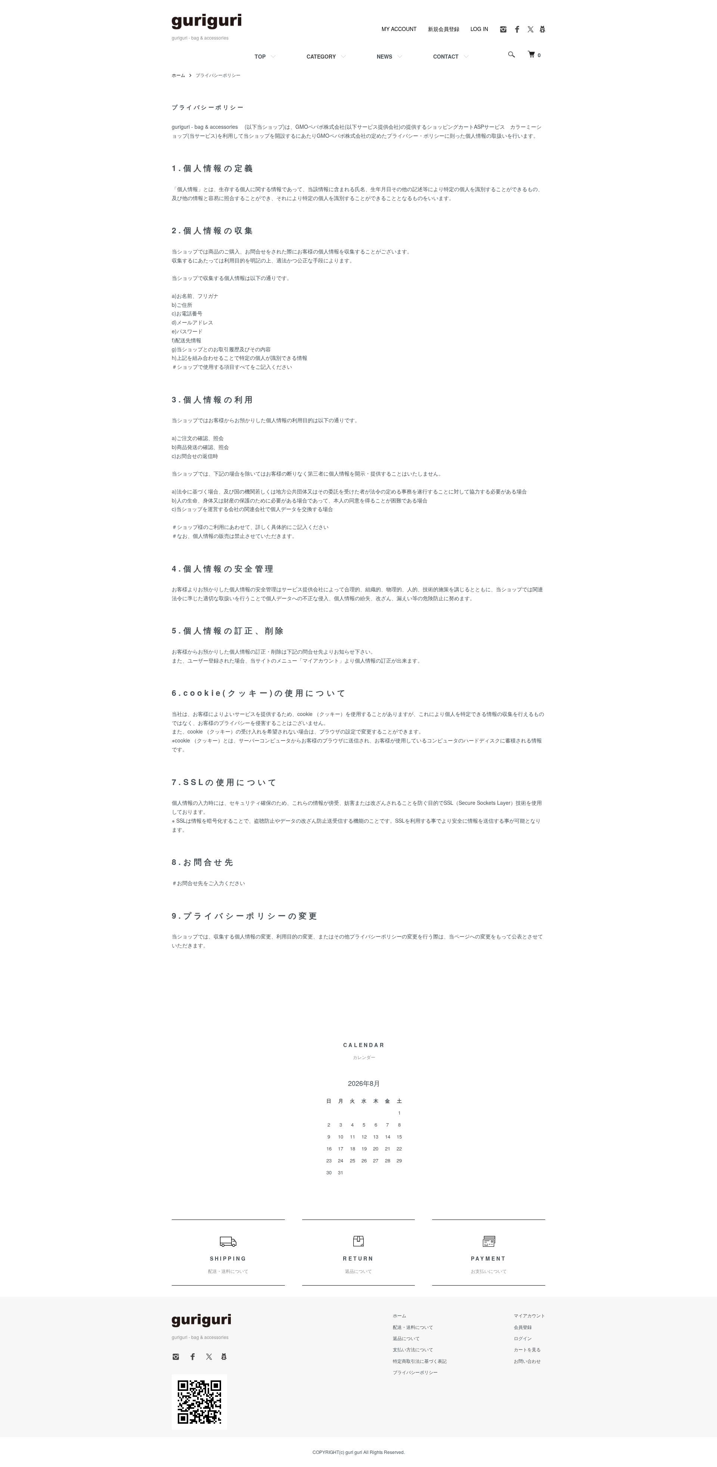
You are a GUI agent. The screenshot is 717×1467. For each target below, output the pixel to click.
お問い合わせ (527, 1361)
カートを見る (527, 1349)
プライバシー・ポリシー (415, 135)
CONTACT (446, 56)
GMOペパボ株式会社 (320, 126)
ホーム (178, 75)
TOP (260, 56)
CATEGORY (321, 56)
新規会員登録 (443, 28)
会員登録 (523, 1327)
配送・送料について (413, 1327)
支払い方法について (413, 1349)
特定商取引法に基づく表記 (420, 1361)
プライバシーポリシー (415, 1372)
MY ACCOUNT (399, 28)
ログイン (523, 1338)
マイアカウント (529, 1315)
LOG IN (479, 28)
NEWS (384, 56)
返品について (406, 1338)
